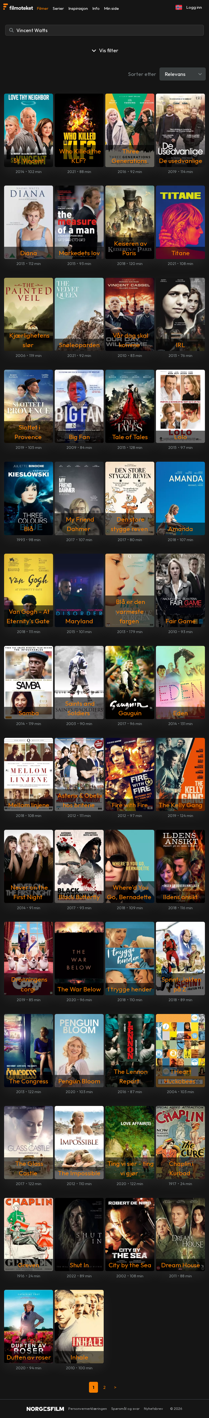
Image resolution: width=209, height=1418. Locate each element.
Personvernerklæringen (87, 1408)
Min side (111, 8)
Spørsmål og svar (125, 1408)
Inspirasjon (78, 8)
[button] (179, 7)
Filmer (42, 8)
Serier (58, 8)
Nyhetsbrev (153, 1408)
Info (96, 8)
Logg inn (194, 7)
